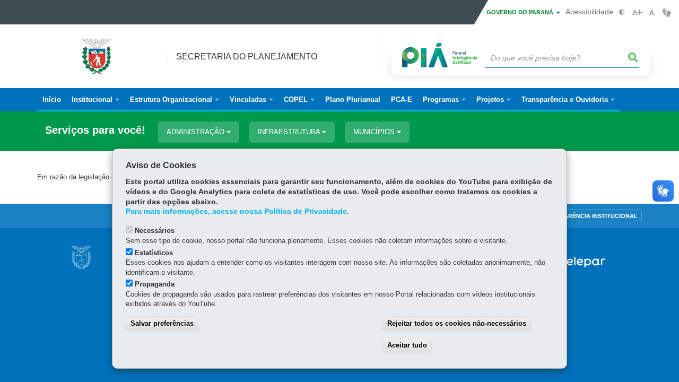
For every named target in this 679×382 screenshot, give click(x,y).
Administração (197, 132)
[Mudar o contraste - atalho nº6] (622, 12)
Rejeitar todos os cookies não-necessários (456, 323)
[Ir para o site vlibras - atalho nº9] (666, 12)
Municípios (375, 132)
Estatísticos (154, 253)
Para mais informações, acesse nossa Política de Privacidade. (237, 211)
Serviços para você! (95, 130)
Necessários (155, 231)
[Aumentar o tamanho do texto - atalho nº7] (637, 12)
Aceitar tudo (407, 345)
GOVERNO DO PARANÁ (520, 12)
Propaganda (155, 284)
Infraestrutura (290, 132)
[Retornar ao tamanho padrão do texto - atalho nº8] (652, 12)
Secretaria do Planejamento (246, 56)
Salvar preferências (162, 323)
